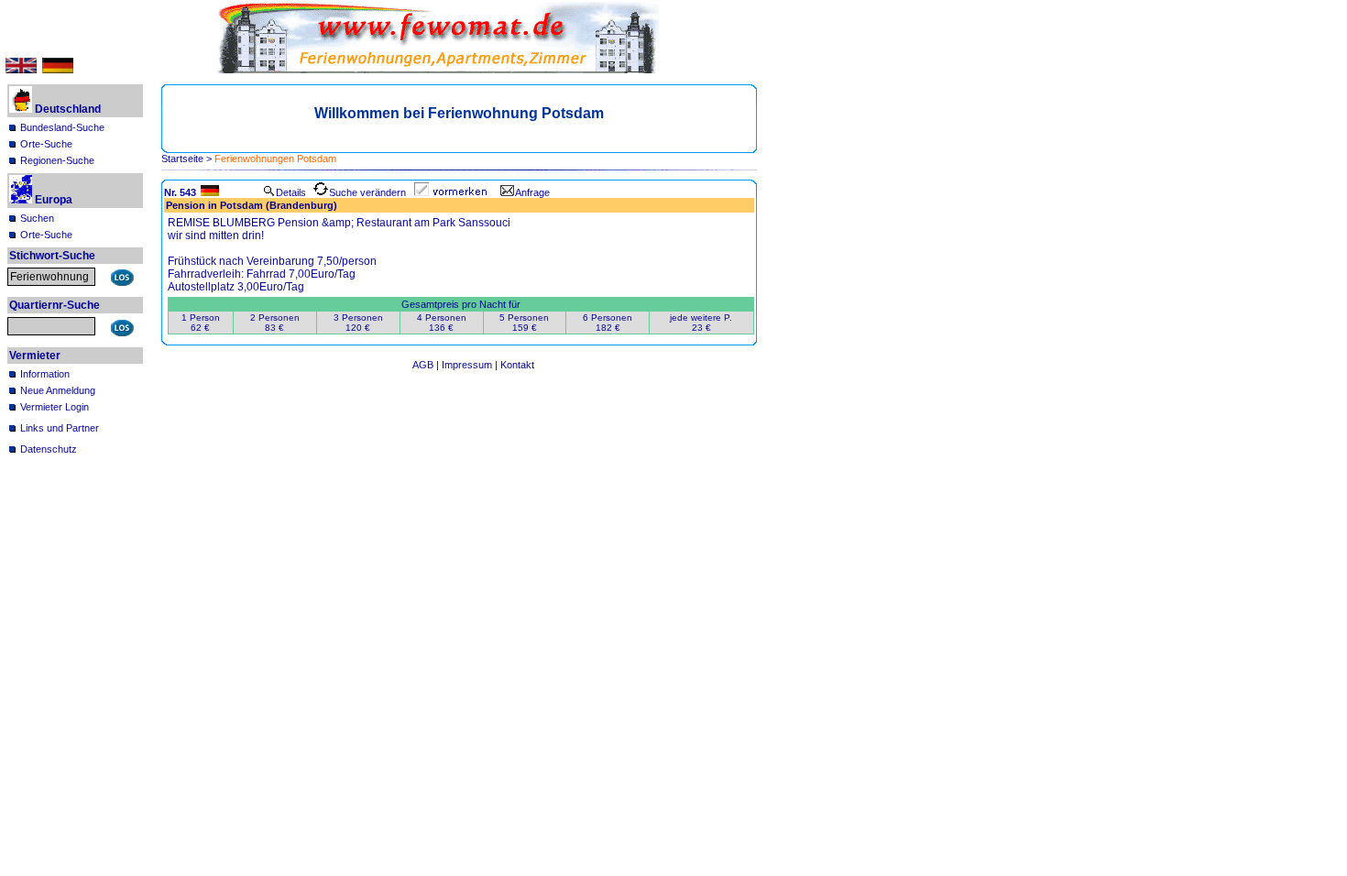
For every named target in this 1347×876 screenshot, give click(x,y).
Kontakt (517, 364)
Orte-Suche (46, 143)
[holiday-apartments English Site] (21, 69)
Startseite (182, 158)
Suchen (37, 218)
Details (291, 192)
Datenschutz (48, 448)
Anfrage (532, 192)
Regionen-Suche (57, 160)
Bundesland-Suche (62, 127)
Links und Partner (59, 427)
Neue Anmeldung (57, 390)
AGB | (427, 364)
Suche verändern (367, 192)
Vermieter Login (54, 406)
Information (45, 373)
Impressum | (471, 364)
